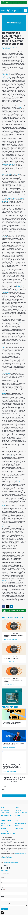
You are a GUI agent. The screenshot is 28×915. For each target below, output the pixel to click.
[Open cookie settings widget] (2, 912)
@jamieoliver (19, 480)
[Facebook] (1, 868)
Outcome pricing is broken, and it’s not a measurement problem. (13, 744)
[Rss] (9, 868)
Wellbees (4, 551)
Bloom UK (4, 236)
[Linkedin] (7, 868)
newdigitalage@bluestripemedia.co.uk (13, 859)
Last (2, 887)
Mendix (4, 393)
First (2, 882)
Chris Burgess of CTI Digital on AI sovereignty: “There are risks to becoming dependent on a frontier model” (12, 766)
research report (15, 396)
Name (3, 783)
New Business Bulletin (8, 48)
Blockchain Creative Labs (9, 164)
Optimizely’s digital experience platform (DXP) (13, 198)
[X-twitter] (4, 868)
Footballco (19, 107)
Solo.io (4, 347)
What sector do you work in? (9, 903)
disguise (4, 450)
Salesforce (16, 174)
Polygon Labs (10, 455)
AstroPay (4, 416)
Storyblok (18, 322)
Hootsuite (19, 285)
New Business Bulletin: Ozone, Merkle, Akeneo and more (12, 657)
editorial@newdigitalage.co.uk (20, 853)
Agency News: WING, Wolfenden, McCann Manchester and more (12, 722)
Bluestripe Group (15, 841)
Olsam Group (5, 51)
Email (3, 789)
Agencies (14, 47)
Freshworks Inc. (6, 373)
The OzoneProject (6, 77)
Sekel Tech (4, 581)
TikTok (20, 481)
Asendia (4, 527)
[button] (20, 10)
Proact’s (4, 505)
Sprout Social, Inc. (6, 174)
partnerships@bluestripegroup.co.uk (7, 857)
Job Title (4, 896)
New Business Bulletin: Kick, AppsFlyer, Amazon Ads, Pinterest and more (13, 680)
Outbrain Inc (5, 269)
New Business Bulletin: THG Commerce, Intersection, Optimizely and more (13, 635)
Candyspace (5, 201)
